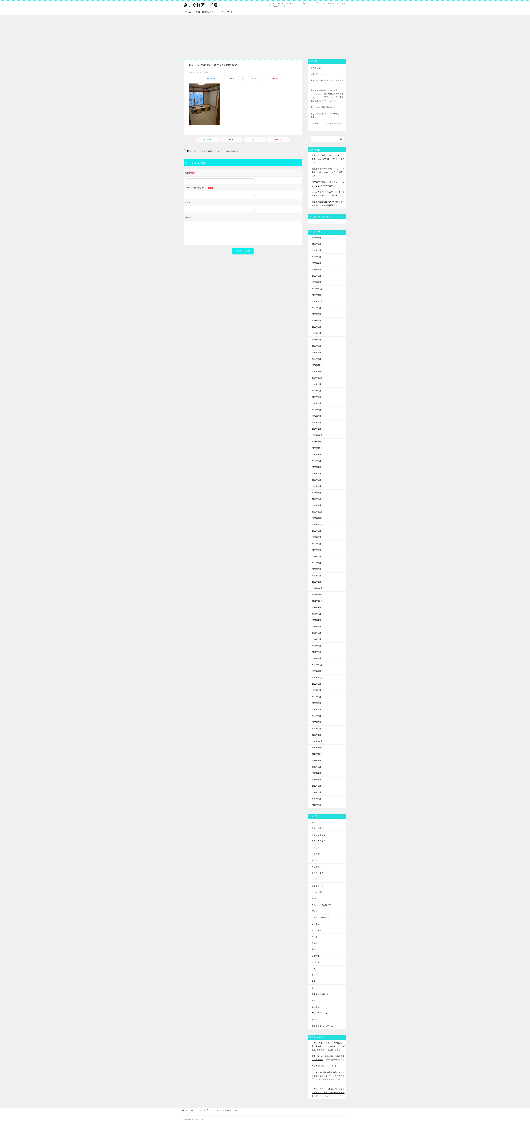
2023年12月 (317, 435)
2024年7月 (316, 391)
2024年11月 (317, 371)
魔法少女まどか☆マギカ (322, 1026)
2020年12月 (317, 665)
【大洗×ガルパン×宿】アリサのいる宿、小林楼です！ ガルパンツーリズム (328, 1046)
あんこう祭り (317, 828)
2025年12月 (317, 289)
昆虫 (314, 968)
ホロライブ (316, 930)
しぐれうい (316, 854)
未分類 (314, 975)
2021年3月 (316, 646)
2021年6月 (316, 626)
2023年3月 (316, 493)
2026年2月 (316, 276)
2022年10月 (317, 524)
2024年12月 (317, 365)
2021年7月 (316, 620)
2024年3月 (316, 416)
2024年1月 (316, 429)
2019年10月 (317, 754)
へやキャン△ (317, 866)
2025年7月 (316, 320)
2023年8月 (316, 461)
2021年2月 (316, 652)
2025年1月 (316, 359)
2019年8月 (316, 767)
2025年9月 (316, 308)
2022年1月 (316, 582)
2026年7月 (316, 244)
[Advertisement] (265, 35)
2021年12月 (317, 588)
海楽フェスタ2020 (320, 994)
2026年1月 (316, 282)
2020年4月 (316, 716)
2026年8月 (316, 238)
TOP (195, 1110)
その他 (314, 860)
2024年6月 (316, 397)
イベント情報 (317, 892)
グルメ (314, 911)
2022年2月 (316, 575)
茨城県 (314, 1019)
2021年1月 (316, 658)
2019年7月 (316, 773)
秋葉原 (314, 1000)
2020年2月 (316, 728)
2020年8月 (316, 690)
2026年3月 (316, 269)
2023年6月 (316, 473)
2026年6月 (316, 250)
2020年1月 (316, 735)
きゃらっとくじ (318, 835)
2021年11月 (317, 594)
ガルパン (315, 898)
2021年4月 (316, 639)
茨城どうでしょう (319, 1013)
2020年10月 (317, 677)
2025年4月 (316, 339)
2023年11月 (317, 441)
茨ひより (315, 1007)
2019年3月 (316, 799)
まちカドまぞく (318, 873)
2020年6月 (316, 703)
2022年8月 (316, 537)
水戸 (314, 987)
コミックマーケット (320, 917)
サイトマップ (227, 12)
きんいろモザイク (319, 841)
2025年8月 (316, 314)
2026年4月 (316, 263)
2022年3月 (316, 569)
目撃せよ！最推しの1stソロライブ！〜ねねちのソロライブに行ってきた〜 (328, 158)
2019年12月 (317, 741)
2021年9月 (316, 607)
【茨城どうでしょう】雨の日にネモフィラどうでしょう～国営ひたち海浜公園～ (328, 1092)
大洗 (314, 949)
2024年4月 (316, 410)
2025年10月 (317, 301)
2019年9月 (316, 760)
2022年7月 (316, 544)
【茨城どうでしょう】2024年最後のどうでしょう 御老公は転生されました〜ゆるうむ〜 (214, 151)
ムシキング (316, 937)
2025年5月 (316, 333)
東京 (314, 981)
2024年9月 (316, 384)
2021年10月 (317, 601)
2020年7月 (316, 697)
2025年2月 (316, 352)
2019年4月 (316, 792)
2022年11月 (317, 518)
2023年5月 (316, 480)
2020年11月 (317, 671)
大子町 (314, 943)
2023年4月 (316, 486)
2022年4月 (316, 563)
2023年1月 (316, 505)
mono (314, 822)
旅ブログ (315, 962)
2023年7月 (316, 467)
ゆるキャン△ (317, 886)
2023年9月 (316, 454)
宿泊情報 (315, 956)
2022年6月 (316, 550)
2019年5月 (316, 786)
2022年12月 (317, 512)
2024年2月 (316, 422)
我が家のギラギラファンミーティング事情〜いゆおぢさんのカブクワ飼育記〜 (328, 172)
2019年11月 (317, 748)
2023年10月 (317, 448)
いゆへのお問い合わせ (206, 12)
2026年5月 (316, 257)
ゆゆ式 (314, 879)
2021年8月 (316, 614)
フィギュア (316, 924)
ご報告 (314, 1066)
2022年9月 (316, 531)
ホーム (188, 12)
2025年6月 (316, 327)
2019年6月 (316, 779)
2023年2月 (316, 499)
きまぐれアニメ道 (201, 4)
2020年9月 (316, 684)
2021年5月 (316, 633)
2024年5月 (316, 403)
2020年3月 (316, 722)
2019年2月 (316, 805)
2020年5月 (316, 709)
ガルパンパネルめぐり (321, 905)
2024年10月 (317, 378)
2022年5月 (316, 556)
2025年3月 (316, 346)
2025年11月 (317, 295)
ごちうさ (315, 847)
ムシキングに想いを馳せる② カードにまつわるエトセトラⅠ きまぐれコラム (328, 1075)
